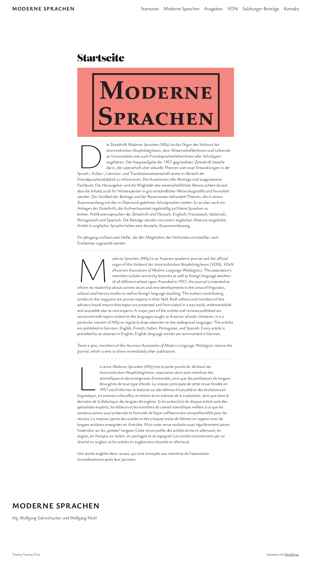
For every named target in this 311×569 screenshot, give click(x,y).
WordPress (292, 554)
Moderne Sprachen (43, 8)
